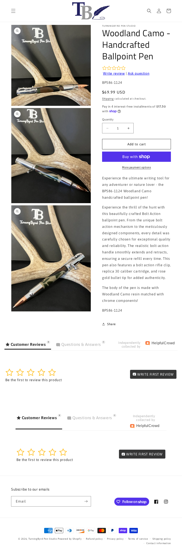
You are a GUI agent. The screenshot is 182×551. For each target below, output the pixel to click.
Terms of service (138, 538)
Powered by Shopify (70, 538)
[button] (13, 11)
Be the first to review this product (33, 380)
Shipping (108, 98)
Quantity (107, 119)
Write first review (155, 374)
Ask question (138, 73)
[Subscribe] (86, 501)
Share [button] (111, 324)
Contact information (158, 543)
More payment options (136, 167)
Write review (114, 73)
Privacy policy (115, 538)
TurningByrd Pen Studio (42, 538)
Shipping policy (161, 538)
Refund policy (94, 538)
